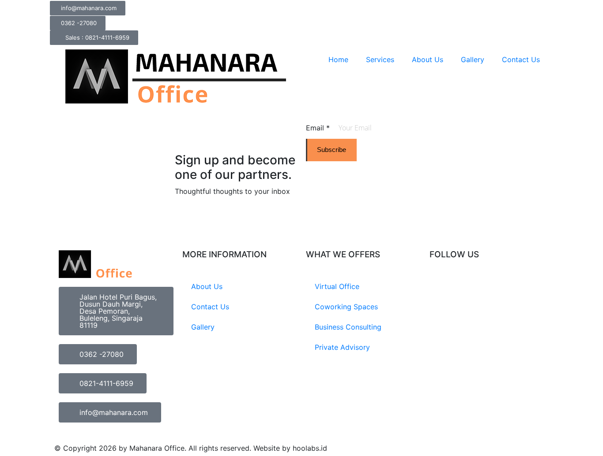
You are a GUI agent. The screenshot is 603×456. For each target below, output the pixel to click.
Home (338, 59)
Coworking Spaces (346, 306)
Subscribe (331, 149)
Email (318, 127)
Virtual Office (337, 286)
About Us (427, 59)
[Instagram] (441, 287)
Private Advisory (342, 347)
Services (380, 59)
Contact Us (521, 59)
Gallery (472, 59)
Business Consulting (348, 327)
